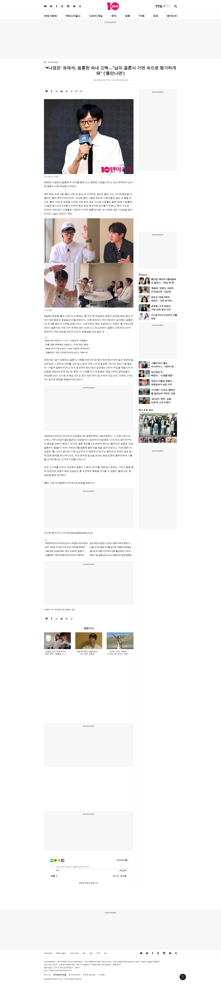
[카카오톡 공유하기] (46, 91)
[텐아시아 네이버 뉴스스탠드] (74, 6)
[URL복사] (71, 91)
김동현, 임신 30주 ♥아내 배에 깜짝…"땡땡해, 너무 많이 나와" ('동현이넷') (55, 653)
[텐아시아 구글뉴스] (80, 6)
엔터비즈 (172, 15)
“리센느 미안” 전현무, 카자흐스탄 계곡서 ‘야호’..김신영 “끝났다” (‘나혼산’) (118, 653)
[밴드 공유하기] (66, 91)
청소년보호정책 (74, 975)
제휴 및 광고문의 (89, 975)
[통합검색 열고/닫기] (175, 6)
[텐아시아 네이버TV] (51, 6)
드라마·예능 (96, 15)
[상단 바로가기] (183, 977)
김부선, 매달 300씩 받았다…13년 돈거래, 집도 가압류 (161, 300)
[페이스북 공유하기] (51, 91)
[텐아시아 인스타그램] (68, 6)
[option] (158, 425)
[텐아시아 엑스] (62, 6)
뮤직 (114, 15)
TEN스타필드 (73, 15)
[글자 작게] (81, 91)
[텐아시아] (113, 6)
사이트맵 (101, 975)
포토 (155, 15)
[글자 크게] (76, 91)
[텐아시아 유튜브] (45, 6)
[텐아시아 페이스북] (56, 6)
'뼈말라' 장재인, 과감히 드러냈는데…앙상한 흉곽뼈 (162, 291)
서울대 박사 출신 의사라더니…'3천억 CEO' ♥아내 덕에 (163, 366)
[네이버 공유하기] (61, 91)
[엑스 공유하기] (56, 91)
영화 (127, 15)
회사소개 (47, 975)
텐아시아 (57, 979)
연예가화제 (50, 15)
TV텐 (142, 15)
